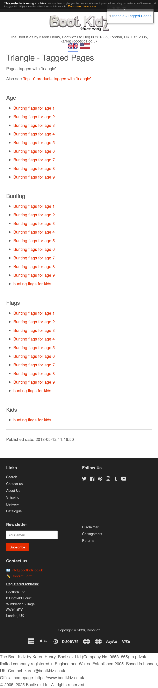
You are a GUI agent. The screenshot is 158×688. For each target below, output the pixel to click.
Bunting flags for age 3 (34, 125)
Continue (74, 6)
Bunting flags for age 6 (34, 151)
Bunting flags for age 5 (34, 142)
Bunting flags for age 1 (34, 108)
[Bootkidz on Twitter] (84, 479)
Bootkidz (93, 629)
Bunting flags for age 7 (34, 160)
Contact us (14, 483)
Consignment (92, 533)
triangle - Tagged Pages (131, 16)
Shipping (12, 497)
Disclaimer (90, 526)
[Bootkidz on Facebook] (92, 479)
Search (11, 476)
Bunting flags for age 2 (34, 116)
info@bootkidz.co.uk (27, 569)
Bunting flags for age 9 (34, 177)
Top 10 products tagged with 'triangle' (57, 78)
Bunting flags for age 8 (34, 168)
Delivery (12, 504)
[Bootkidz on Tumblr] (116, 479)
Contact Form (22, 575)
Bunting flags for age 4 (34, 134)
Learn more (89, 6)
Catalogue (14, 510)
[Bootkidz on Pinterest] (100, 479)
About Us (13, 490)
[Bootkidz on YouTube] (123, 479)
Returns (88, 540)
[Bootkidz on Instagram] (108, 479)
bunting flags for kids (32, 284)
